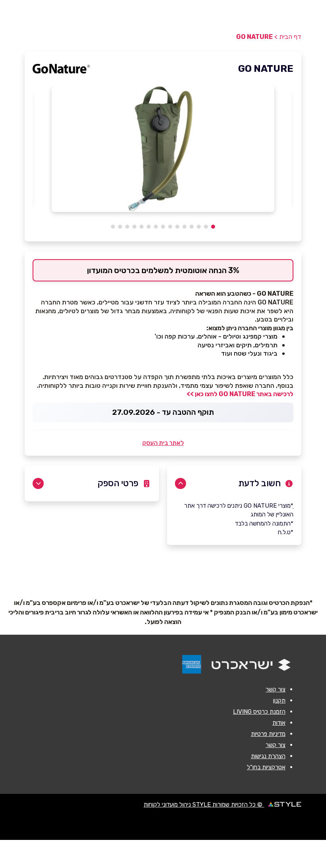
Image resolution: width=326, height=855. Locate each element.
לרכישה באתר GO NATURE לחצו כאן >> (239, 394)
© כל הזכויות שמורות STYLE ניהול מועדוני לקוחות (204, 804)
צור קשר (275, 689)
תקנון (279, 700)
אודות (278, 722)
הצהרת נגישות (268, 756)
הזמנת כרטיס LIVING (259, 711)
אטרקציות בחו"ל (266, 767)
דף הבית (290, 36)
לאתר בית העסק (163, 443)
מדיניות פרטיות (268, 734)
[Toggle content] (180, 483)
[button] (213, 227)
